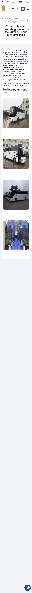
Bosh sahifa (6, 18)
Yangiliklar (14, 18)
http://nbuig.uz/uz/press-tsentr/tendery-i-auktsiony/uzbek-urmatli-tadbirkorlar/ (16, 84)
